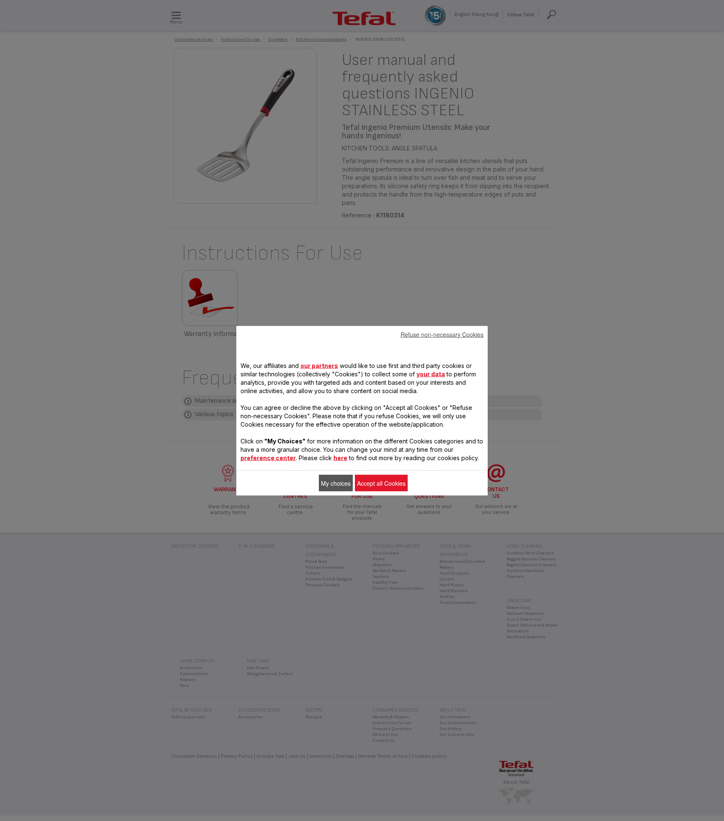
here (340, 457)
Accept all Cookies (381, 483)
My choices (336, 483)
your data (430, 373)
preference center (268, 457)
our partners (319, 365)
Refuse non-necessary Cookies (442, 334)
